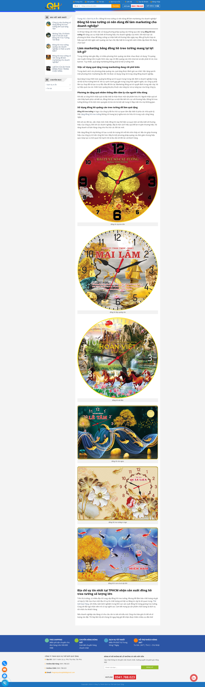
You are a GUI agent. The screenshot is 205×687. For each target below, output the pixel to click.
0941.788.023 (137, 6)
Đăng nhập (156, 2)
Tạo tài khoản (143, 2)
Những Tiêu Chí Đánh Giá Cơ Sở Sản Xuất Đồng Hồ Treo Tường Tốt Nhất (61, 37)
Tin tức (101, 2)
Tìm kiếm (116, 6)
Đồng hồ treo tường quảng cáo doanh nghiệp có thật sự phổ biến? (61, 48)
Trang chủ (78, 2)
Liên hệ (129, 2)
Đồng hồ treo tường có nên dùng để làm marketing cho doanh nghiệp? (61, 59)
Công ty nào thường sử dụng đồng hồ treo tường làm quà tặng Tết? (61, 26)
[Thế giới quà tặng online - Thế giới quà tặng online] (57, 6)
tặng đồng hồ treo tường (91, 114)
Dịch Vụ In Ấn (115, 2)
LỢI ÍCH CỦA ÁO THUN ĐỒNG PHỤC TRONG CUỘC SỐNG (61, 69)
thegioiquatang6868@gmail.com (63, 672)
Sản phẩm (90, 2)
